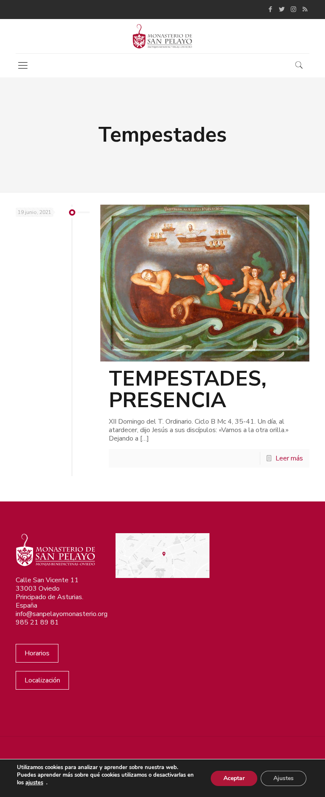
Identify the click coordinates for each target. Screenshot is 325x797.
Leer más (289, 458)
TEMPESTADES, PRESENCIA (188, 389)
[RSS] (304, 9)
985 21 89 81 (37, 622)
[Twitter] (282, 9)
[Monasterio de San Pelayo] (162, 36)
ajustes (34, 782)
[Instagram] (293, 9)
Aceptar (234, 778)
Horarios (37, 653)
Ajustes (283, 778)
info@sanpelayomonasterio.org (61, 614)
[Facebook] (270, 9)
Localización (42, 680)
